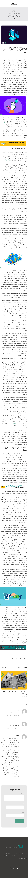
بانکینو (5, 160)
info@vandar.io (23, 858)
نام (23, 804)
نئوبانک (5, 123)
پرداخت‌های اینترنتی (16, 424)
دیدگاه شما (22, 793)
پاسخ (8, 715)
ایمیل (23, 812)
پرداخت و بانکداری (11, 13)
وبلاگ (19, 13)
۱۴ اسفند (24, 55)
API (26, 409)
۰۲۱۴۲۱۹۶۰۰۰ (24, 861)
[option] (14, 684)
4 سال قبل (15, 715)
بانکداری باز (19, 469)
